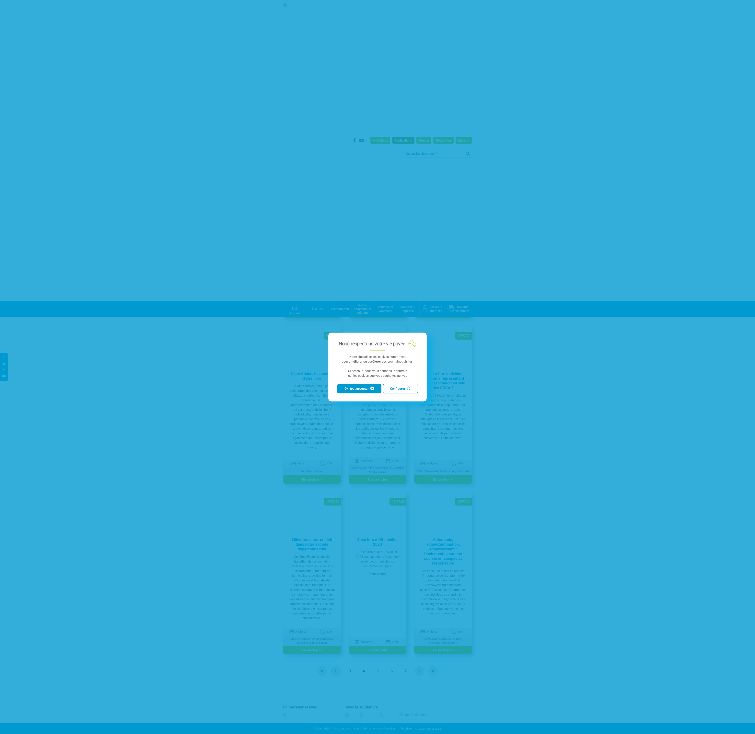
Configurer (397, 388)
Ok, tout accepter (356, 388)
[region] (377, 367)
